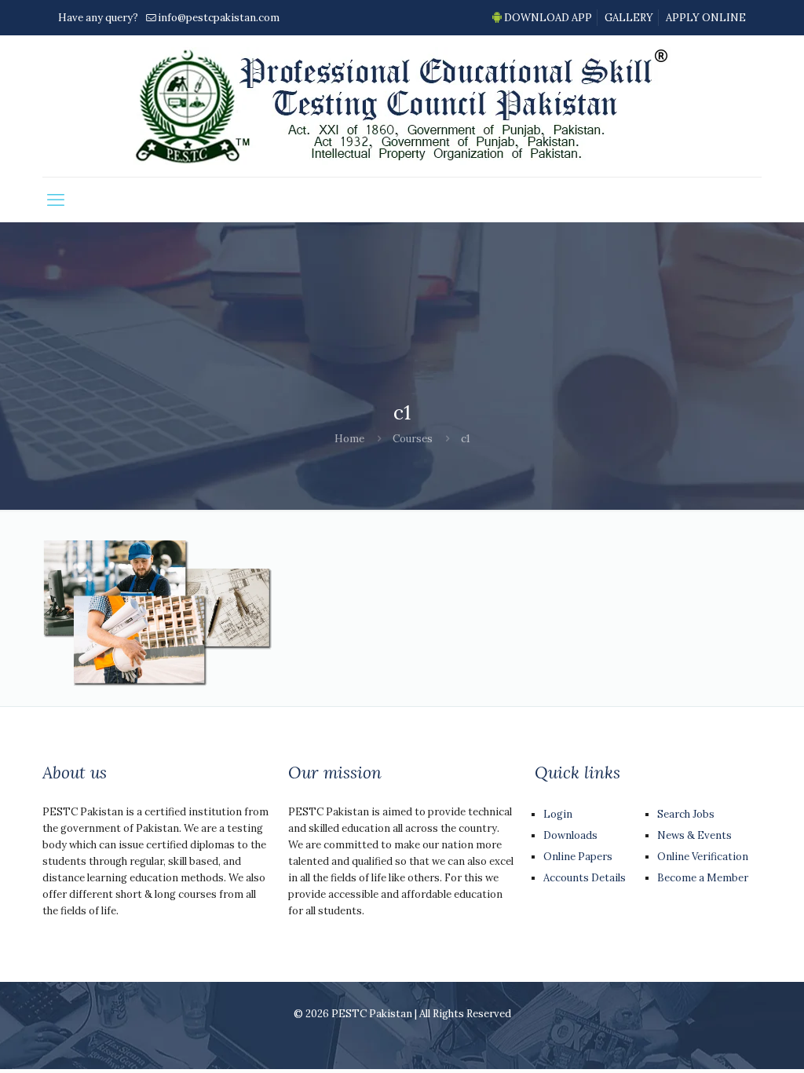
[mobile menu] (55, 199)
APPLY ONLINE (706, 17)
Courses (413, 438)
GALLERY (629, 17)
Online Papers (577, 856)
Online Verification (702, 856)
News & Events (694, 835)
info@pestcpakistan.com (219, 17)
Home (349, 438)
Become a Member (702, 877)
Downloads (570, 835)
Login (557, 814)
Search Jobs (685, 814)
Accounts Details (584, 877)
